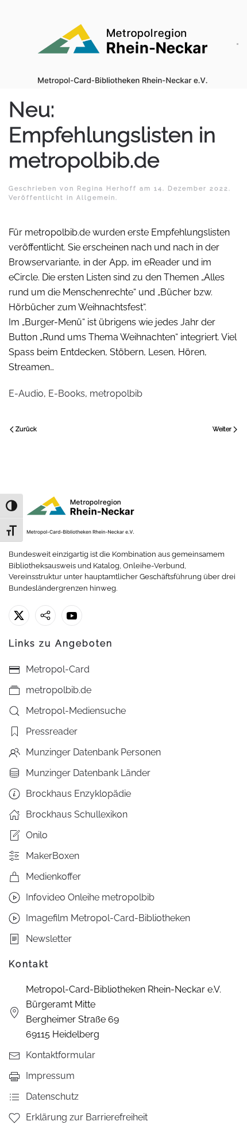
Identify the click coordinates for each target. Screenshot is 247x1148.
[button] (237, 44)
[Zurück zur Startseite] (123, 44)
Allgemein (95, 198)
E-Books (66, 393)
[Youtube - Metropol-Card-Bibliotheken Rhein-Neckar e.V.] (71, 615)
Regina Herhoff (107, 188)
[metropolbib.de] (45, 615)
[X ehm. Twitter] (19, 615)
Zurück (26, 429)
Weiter (222, 429)
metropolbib (116, 393)
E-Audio (26, 393)
